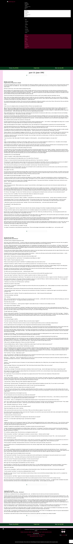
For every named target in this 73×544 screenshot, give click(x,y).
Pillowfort (27, 12)
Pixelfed (33, 534)
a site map (63, 535)
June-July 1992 (60, 67)
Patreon (26, 15)
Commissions (27, 46)
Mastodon (26, 11)
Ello (39, 534)
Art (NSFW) (26, 29)
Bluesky (26, 10)
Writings (26, 24)
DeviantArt (29, 534)
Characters (26, 21)
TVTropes (40, 536)
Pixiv (37, 534)
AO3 (37, 536)
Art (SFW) (26, 27)
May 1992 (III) (15, 67)
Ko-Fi (25, 8)
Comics (26, 38)
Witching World (32, 536)
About (26, 19)
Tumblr (26, 13)
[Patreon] (62, 532)
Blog (25, 26)
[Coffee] (64, 532)
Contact (26, 32)
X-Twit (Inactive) (27, 14)
